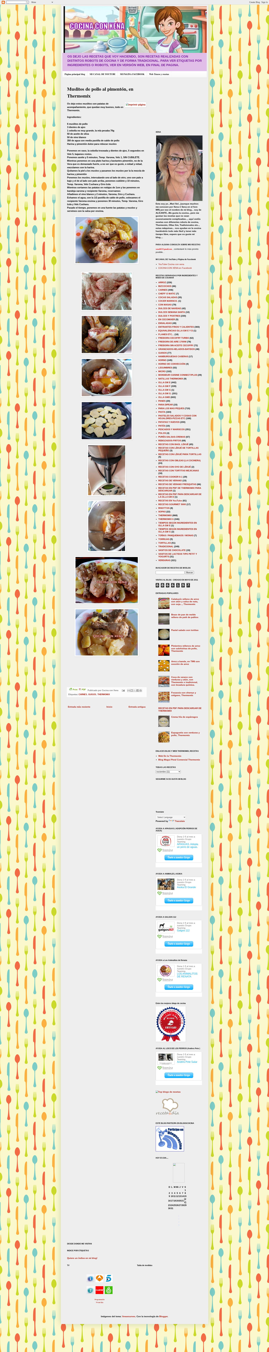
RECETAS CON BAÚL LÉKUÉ (173, 444)
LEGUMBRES (165, 367)
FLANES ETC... (166, 334)
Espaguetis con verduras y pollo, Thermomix (185, 733)
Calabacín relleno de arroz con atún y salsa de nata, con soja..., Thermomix (185, 602)
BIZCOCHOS (164, 286)
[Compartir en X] (134, 690)
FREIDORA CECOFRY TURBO (173, 338)
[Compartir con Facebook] (137, 690)
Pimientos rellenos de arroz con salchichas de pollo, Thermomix (185, 648)
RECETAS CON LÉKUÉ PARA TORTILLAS (179, 454)
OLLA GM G (164, 390)
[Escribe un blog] (131, 690)
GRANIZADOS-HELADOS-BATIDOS (176, 349)
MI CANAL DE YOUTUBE (102, 74)
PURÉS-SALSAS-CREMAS (171, 437)
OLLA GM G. (164, 393)
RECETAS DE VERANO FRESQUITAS (177, 484)
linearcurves (128, 1316)
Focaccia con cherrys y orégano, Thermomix (183, 694)
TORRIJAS (163, 539)
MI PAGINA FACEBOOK (132, 74)
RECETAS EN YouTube (170, 500)
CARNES (83, 694)
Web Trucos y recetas (159, 74)
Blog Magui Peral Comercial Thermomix (179, 759)
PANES (161, 401)
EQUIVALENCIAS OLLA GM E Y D (175, 330)
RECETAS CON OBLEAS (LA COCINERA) (179, 460)
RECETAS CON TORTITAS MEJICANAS (178, 470)
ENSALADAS (165, 323)
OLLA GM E (164, 382)
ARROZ (162, 282)
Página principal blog (75, 74)
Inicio (109, 707)
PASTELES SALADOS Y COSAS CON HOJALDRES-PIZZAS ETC (177, 417)
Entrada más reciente (79, 707)
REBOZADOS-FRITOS (169, 440)
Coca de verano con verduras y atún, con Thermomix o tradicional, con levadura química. (184, 681)
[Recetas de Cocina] (167, 1116)
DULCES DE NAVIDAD (169, 308)
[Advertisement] (182, 103)
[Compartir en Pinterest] (140, 690)
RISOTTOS (164, 508)
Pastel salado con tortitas (184, 630)
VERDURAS (164, 560)
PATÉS (161, 426)
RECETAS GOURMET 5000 (172, 504)
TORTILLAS (164, 543)
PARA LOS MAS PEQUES (171, 408)
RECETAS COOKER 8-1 (170, 477)
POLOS (162, 433)
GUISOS (92, 694)
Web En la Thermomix (169, 756)
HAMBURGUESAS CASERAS (173, 356)
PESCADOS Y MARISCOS (171, 429)
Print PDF (79, 690)
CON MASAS (165, 304)
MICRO (162, 371)
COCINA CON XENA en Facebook (175, 268)
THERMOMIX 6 (166, 519)
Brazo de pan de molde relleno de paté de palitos (184, 615)
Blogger (163, 1316)
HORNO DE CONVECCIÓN (171, 364)
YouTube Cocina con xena (171, 264)
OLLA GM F (164, 386)
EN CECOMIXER (166, 319)
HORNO (162, 360)
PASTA (161, 412)
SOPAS (162, 511)
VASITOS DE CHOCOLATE (172, 550)
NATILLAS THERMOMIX (170, 378)
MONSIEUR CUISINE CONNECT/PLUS (177, 375)
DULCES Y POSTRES (169, 316)
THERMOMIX (103, 694)
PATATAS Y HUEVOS (168, 422)
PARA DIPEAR (165, 404)
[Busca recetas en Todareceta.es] (168, 1092)
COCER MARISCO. (168, 301)
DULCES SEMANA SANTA (171, 312)
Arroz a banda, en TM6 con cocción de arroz (185, 662)
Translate (180, 821)
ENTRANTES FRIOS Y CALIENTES (176, 327)
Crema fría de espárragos (184, 717)
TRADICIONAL (165, 546)
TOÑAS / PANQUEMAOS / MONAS (175, 535)
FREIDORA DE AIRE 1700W (172, 341)
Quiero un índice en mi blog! (82, 1258)
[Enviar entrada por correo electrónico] (123, 690)
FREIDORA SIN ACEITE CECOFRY (175, 345)
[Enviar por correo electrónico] (128, 690)
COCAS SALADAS (167, 297)
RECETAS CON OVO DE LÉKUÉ (174, 467)
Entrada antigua (137, 707)
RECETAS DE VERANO (170, 480)
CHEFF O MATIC (166, 293)
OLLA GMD (164, 397)
